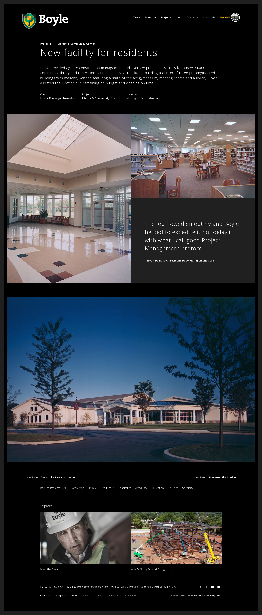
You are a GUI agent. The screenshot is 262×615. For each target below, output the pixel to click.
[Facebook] (206, 587)
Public (93, 488)
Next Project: (216, 477)
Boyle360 (225, 17)
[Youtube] (212, 587)
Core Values (130, 595)
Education (158, 488)
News (179, 17)
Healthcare (107, 488)
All (65, 488)
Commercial (78, 488)
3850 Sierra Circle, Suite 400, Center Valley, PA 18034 (149, 586)
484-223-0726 (56, 586)
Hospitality (124, 488)
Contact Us (209, 17)
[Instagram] (200, 587)
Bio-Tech (173, 488)
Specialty (187, 488)
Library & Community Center (76, 43)
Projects (45, 43)
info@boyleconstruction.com (92, 586)
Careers (98, 595)
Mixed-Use (141, 488)
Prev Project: (49, 477)
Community (192, 17)
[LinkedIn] (219, 587)
